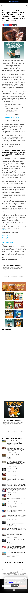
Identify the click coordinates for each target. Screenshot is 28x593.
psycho (10, 251)
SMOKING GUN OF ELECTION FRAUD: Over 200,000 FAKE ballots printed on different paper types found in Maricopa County (16, 547)
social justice (13, 253)
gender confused (20, 248)
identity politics (6, 249)
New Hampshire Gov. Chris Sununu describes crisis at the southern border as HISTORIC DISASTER (16, 456)
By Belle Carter (14, 519)
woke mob (17, 254)
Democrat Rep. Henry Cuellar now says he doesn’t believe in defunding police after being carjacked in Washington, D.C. (16, 442)
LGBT (16, 249)
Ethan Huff (10, 22)
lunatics (19, 249)
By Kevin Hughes (14, 458)
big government (14, 245)
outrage (24, 249)
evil (9, 248)
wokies (22, 254)
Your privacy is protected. (7, 276)
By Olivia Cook (14, 481)
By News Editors (14, 466)
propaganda (5, 251)
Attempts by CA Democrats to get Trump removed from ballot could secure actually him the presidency (16, 523)
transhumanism (6, 254)
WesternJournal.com (7, 235)
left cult (12, 249)
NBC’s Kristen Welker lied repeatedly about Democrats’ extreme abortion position (16, 469)
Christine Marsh (20, 246)
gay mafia (13, 248)
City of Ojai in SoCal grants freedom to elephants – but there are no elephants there (15, 479)
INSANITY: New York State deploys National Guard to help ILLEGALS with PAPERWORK (16, 499)
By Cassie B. (14, 444)
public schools (16, 251)
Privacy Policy (12, 582)
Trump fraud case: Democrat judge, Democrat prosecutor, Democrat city (14, 535)
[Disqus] (14, 349)
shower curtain (5, 253)
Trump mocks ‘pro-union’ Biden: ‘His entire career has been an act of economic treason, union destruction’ (16, 529)
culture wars (5, 248)
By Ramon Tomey (14, 487)
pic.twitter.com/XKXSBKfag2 (12, 117)
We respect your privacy (18, 573)
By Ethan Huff (14, 452)
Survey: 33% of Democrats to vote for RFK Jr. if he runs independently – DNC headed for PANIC (16, 517)
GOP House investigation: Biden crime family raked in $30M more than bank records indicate (16, 541)
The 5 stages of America (12, 474)
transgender (20, 253)
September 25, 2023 (9, 122)
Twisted (12, 254)
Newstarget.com (6, 237)
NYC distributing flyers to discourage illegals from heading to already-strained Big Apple (16, 485)
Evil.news (4, 229)
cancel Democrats (10, 246)
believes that (5, 62)
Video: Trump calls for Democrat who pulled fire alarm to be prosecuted (16, 490)
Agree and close (15, 585)
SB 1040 (22, 251)
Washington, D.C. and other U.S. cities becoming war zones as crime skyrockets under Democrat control (16, 505)
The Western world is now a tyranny (14, 494)
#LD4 (20, 114)
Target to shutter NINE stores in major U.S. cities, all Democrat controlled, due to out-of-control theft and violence (16, 554)
